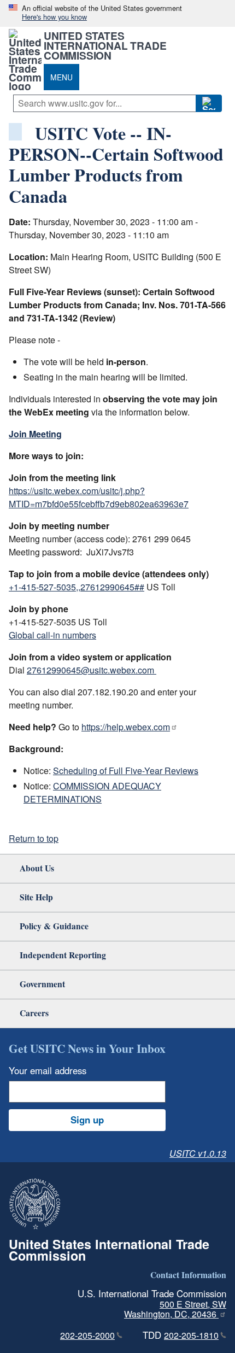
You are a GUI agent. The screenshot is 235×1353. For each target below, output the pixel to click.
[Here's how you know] (117, 13)
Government (42, 983)
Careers (34, 1012)
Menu (61, 77)
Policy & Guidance (54, 925)
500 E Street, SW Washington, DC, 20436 (175, 1309)
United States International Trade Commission (105, 45)
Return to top (33, 838)
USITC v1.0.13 (197, 1153)
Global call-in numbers (52, 635)
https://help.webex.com (125, 727)
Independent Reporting (63, 954)
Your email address (47, 1070)
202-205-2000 (87, 1335)
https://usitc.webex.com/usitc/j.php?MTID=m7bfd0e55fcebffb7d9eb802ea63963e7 (99, 497)
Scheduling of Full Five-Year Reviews (125, 770)
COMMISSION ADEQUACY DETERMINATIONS (92, 792)
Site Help (36, 897)
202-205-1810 (191, 1335)
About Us (37, 868)
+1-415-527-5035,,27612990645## (76, 587)
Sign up (87, 1119)
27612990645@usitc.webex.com (91, 670)
